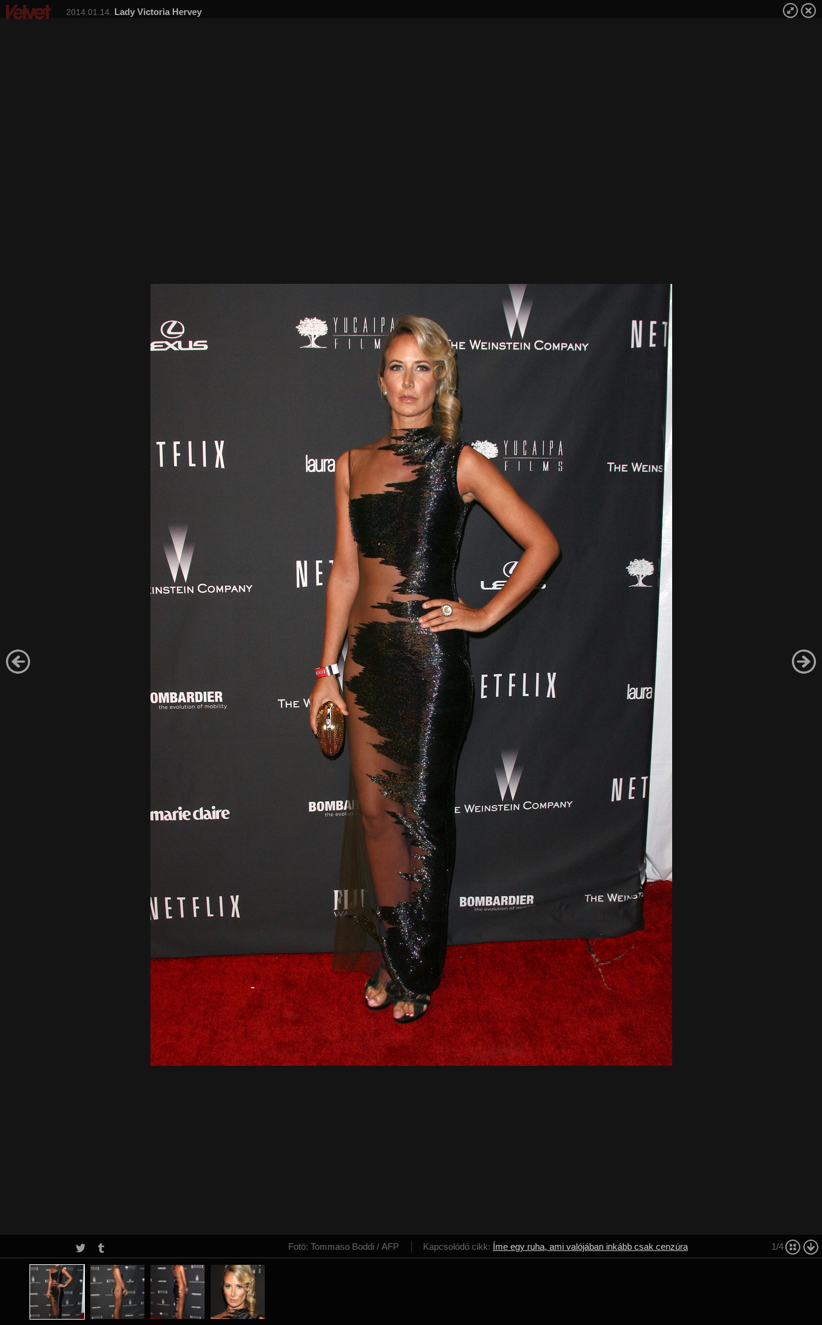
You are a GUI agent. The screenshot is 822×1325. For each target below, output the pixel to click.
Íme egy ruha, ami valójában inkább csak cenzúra (590, 1246)
